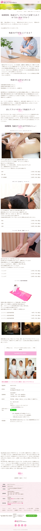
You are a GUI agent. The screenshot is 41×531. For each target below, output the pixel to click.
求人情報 (37, 508)
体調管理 (16, 478)
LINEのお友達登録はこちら (17, 407)
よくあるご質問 (30, 508)
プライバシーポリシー (28, 510)
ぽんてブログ (10, 510)
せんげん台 (25, 466)
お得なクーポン (22, 508)
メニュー (4, 508)
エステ (9, 508)
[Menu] (38, 2)
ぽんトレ (14, 508)
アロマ (32, 466)
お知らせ (12, 498)
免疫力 (21, 478)
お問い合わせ (36, 510)
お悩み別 (3, 510)
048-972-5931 (21, 353)
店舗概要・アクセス (18, 510)
